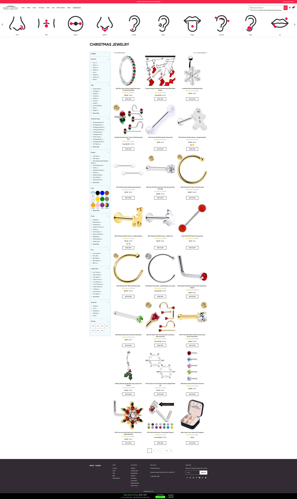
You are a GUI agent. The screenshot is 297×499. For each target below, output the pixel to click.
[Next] (294, 24)
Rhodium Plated (98, 175)
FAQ (114, 473)
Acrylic (95, 167)
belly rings (266, 10)
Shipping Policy (135, 483)
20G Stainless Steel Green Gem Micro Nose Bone (128, 334)
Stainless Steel (97, 179)
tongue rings (275, 10)
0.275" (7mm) (97, 137)
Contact (115, 468)
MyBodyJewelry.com (148, 491)
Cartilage (96, 91)
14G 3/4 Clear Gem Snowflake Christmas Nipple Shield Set (160, 384)
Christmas (97, 224)
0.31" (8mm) (96, 277)
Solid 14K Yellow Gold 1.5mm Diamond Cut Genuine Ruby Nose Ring (160, 335)
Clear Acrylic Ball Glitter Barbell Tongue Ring (160, 137)
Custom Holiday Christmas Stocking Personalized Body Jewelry (160, 89)
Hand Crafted (97, 239)
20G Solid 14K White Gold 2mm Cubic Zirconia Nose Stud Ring (160, 188)
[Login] (290, 8)
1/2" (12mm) (97, 144)
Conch (95, 103)
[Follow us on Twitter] (190, 477)
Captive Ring (97, 88)
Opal (95, 315)
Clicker (95, 98)
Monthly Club (134, 470)
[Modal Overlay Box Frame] (148, 496)
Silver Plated (97, 177)
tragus (279, 10)
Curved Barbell (97, 105)
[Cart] (293, 8)
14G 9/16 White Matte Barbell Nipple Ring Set (128, 187)
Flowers (95, 229)
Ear (95, 62)
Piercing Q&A (116, 478)
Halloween (96, 236)
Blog (114, 475)
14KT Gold (96, 156)
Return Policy (134, 485)
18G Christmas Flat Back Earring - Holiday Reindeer (128, 236)
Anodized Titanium (98, 170)
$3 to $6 (96, 256)
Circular (96, 96)
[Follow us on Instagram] (193, 477)
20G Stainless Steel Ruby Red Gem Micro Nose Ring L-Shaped (192, 286)
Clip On (95, 100)
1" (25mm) (96, 289)
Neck (95, 79)
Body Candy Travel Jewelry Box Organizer (192, 432)
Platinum (96, 172)
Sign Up (203, 472)
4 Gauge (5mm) (97, 132)
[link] (94, 63)
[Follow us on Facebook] (187, 477)
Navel (95, 67)
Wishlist (133, 468)
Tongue (96, 74)
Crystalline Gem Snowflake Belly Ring (192, 88)
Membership (134, 473)
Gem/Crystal (97, 231)
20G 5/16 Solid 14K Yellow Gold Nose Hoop (128, 286)
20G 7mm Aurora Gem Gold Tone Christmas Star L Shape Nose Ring (128, 433)
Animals (96, 219)
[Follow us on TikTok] (202, 477)
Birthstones (97, 222)
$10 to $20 (97, 260)
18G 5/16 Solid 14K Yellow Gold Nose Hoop (192, 187)
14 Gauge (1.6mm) (98, 129)
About (114, 470)
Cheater (96, 93)
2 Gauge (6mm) (97, 134)
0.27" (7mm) (97, 272)
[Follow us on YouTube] (199, 477)
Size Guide (133, 478)
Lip (94, 72)
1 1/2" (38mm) (97, 282)
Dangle (96, 110)
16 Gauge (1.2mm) (98, 127)
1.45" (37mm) (97, 291)
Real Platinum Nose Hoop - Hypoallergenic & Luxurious (160, 286)
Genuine (96, 313)
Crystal (95, 306)
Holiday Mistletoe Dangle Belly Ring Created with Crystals (128, 384)
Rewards (133, 475)
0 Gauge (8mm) (98, 139)
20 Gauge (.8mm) (98, 122)
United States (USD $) (288, 1)
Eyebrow (96, 77)
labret (270, 10)
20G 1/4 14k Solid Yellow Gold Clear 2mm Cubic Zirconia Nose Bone (192, 335)
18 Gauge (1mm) (98, 125)
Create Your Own (98, 227)
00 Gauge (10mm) (98, 141)
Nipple (95, 70)
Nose (95, 65)
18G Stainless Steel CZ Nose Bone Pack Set (192, 383)
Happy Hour (97, 241)
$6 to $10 (96, 258)
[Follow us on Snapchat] (205, 477)
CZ (94, 308)
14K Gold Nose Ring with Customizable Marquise (160, 432)
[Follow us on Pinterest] (196, 477)
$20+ (95, 263)
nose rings (261, 10)
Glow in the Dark (98, 234)
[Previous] (2, 24)
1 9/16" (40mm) (97, 286)
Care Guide (134, 480)
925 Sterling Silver (98, 165)
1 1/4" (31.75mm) (98, 284)
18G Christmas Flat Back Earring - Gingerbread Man (192, 137)
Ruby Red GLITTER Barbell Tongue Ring (192, 236)
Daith (95, 108)
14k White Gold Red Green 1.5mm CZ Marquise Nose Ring (128, 138)
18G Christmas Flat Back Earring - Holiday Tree (160, 236)
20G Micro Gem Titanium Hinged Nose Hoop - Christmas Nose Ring (128, 89)
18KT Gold (96, 158)
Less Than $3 (97, 253)
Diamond (96, 311)
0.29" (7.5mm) (97, 274)
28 (166, 450)
